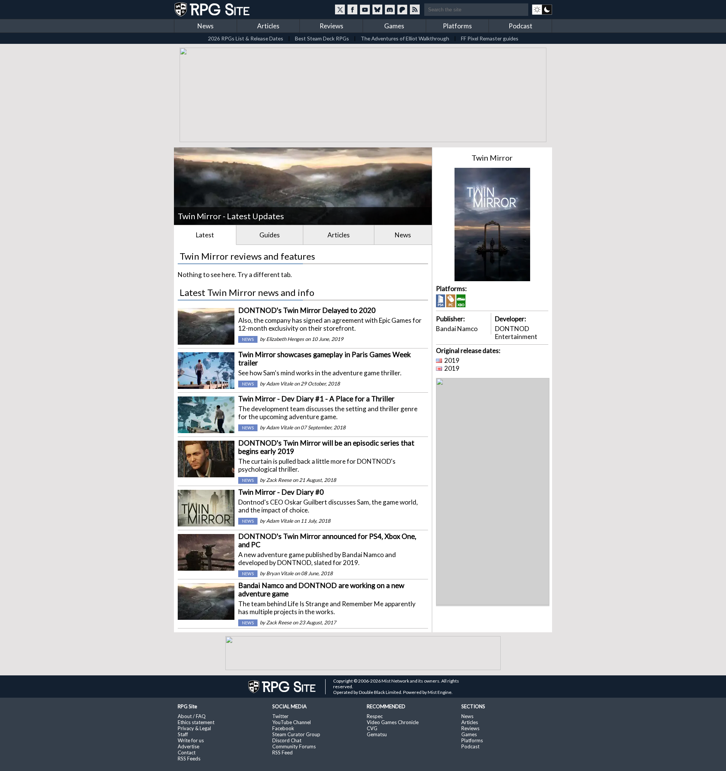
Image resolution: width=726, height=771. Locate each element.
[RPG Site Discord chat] (390, 9)
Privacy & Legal (194, 728)
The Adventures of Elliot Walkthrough (405, 38)
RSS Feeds (189, 759)
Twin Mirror (492, 157)
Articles (268, 26)
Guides (269, 235)
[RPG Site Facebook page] (352, 9)
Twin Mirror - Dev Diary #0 (281, 492)
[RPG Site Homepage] (213, 9)
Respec (375, 716)
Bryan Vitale (279, 573)
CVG (372, 728)
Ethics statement (196, 722)
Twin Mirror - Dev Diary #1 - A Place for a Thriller (316, 399)
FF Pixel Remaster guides (489, 38)
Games (394, 26)
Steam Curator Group (296, 734)
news (248, 339)
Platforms (457, 26)
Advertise (188, 746)
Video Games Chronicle (393, 722)
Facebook (283, 728)
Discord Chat (286, 740)
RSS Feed (282, 752)
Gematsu (377, 734)
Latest (205, 235)
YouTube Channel (291, 722)
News (205, 26)
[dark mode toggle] (542, 9)
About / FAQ (192, 716)
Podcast (520, 26)
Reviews (331, 26)
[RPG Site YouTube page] (365, 9)
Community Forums (294, 746)
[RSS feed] (415, 9)
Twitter (280, 716)
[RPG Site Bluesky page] (377, 9)
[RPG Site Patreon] (402, 9)
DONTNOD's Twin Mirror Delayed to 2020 (306, 310)
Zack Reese (279, 480)
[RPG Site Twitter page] (340, 9)
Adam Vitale (279, 384)
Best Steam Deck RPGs (322, 38)
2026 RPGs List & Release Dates (245, 38)
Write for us (191, 740)
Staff (183, 734)
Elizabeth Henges (285, 339)
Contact (186, 752)
